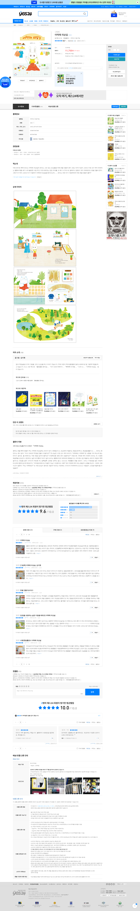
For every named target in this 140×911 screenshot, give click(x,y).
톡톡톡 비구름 (76, 409)
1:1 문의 (52, 806)
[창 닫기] (81, 73)
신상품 (31, 21)
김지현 (56, 38)
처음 (17, 534)
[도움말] (61, 53)
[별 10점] (28, 686)
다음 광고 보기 (126, 16)
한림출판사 (66, 38)
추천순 (92, 534)
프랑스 (69, 79)
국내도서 (20, 25)
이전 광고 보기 (125, 16)
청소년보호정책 (43, 884)
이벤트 (36, 21)
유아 (28, 25)
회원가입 (107, 6)
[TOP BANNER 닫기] (137, 2)
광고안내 (59, 884)
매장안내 (45, 21)
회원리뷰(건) (72, 41)
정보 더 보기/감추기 (66, 41)
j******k (48, 743)
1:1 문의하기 (105, 895)
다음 (26, 534)
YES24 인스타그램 (114, 884)
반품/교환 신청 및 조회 (43, 806)
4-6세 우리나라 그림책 (34, 152)
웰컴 (15, 25)
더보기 (123, 115)
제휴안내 (64, 884)
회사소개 (15, 884)
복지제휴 (70, 884)
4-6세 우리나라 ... (45, 25)
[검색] (84, 13)
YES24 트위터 (111, 884)
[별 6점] (24, 686)
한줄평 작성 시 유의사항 (99, 686)
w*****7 (27, 642)
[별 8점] (26, 686)
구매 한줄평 (81, 722)
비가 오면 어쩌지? (63, 409)
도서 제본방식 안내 (33, 123)
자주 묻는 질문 (113, 895)
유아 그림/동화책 (35, 154)
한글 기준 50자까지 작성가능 (25, 690)
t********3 (27, 592)
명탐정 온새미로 (119, 191)
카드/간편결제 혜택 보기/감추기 (83, 63)
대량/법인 (124, 21)
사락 (57, 21)
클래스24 (68, 21)
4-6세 (35, 25)
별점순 (98, 534)
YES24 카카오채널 (107, 884)
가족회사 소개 (121, 884)
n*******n (27, 567)
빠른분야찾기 (18, 21)
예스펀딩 (62, 21)
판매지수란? (84, 41)
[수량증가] (120, 50)
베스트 (26, 21)
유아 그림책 (27, 154)
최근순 (87, 534)
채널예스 (52, 21)
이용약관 (26, 884)
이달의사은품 (105, 21)
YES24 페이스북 (109, 884)
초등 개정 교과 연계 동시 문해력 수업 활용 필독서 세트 (36, 410)
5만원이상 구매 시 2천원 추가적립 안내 (83, 56)
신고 (41, 542)
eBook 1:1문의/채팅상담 (118, 892)
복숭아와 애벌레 (119, 118)
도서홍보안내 (52, 884)
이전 (19, 534)
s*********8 (27, 542)
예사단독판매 (97, 21)
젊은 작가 (90, 21)
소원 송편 (18, 409)
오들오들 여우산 (48, 409)
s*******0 (93, 743)
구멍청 (116, 144)
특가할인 (112, 21)
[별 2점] (20, 686)
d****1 (26, 617)
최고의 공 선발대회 (119, 184)
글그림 (58, 38)
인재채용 (21, 884)
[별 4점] (22, 686)
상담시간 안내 (122, 895)
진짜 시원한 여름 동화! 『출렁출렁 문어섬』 (30, 380)
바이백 (40, 21)
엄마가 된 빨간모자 (119, 168)
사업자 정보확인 (64, 894)
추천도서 (118, 21)
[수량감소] (112, 50)
